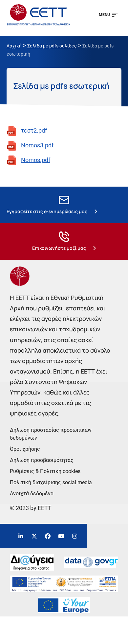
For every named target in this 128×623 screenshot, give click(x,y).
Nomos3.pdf (37, 145)
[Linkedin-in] (21, 535)
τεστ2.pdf (34, 130)
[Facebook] (47, 535)
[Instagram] (74, 535)
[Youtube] (61, 535)
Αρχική (14, 45)
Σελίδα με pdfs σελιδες (52, 45)
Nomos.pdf (35, 159)
